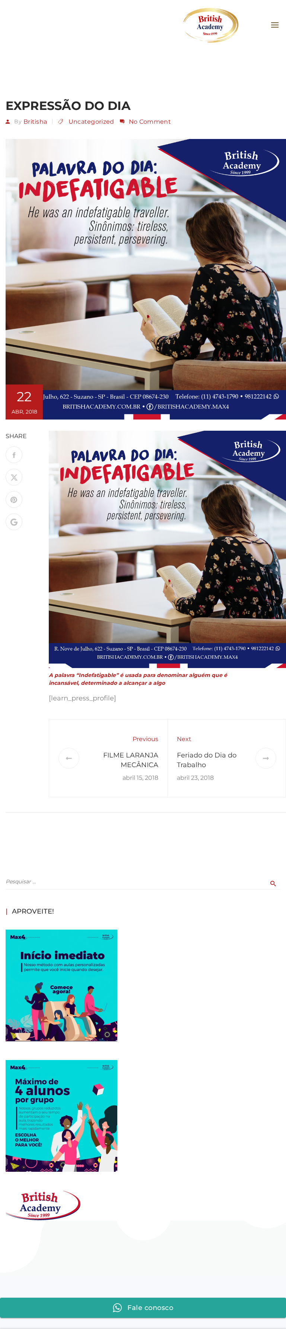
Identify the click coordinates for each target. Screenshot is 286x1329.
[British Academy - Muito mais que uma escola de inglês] (210, 25)
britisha (35, 121)
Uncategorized (91, 121)
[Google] (14, 521)
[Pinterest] (14, 499)
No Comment (150, 121)
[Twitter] (14, 477)
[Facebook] (14, 454)
